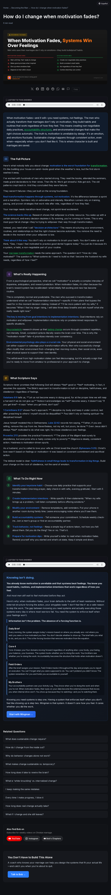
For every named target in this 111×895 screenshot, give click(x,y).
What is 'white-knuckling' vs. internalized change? (31, 780)
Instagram (33, 838)
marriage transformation (21, 253)
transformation (99, 165)
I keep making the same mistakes (22, 789)
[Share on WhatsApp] (57, 89)
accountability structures (38, 129)
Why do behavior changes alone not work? (28, 755)
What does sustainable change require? (26, 739)
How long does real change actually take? (27, 806)
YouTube (16, 838)
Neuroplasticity (14, 329)
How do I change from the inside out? (25, 747)
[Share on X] (32, 89)
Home (6, 8)
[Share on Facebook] (37, 89)
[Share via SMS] (68, 89)
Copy (76, 89)
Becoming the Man (20, 8)
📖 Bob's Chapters (52, 838)
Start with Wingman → (21, 714)
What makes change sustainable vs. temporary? (30, 764)
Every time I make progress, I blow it (24, 797)
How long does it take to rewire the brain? (27, 772)
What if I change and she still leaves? (25, 814)
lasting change (55, 329)
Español (104, 3)
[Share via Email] (63, 89)
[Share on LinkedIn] (42, 89)
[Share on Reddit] (52, 89)
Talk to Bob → (18, 874)
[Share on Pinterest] (47, 89)
